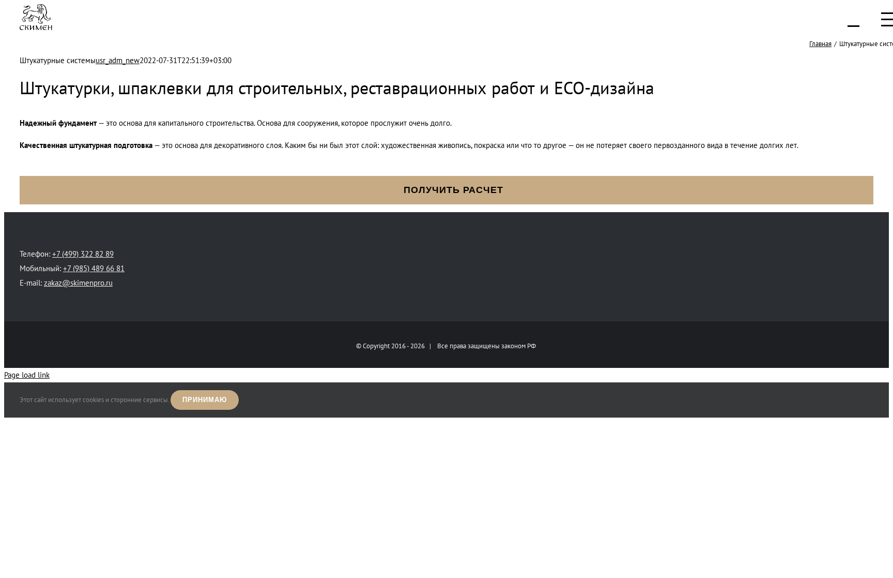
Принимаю (204, 400)
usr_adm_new (118, 60)
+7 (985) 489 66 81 (94, 268)
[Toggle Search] (853, 19)
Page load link (27, 375)
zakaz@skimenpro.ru (78, 283)
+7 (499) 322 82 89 (83, 254)
